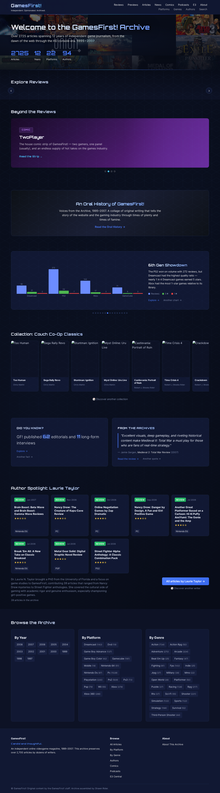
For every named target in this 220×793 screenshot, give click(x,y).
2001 (42, 651)
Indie (190, 665)
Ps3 (127, 679)
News (158, 4)
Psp (88, 686)
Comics (169, 4)
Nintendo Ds (93, 672)
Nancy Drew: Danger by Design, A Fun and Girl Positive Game (150, 511)
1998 (19, 658)
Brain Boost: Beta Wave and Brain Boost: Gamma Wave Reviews (29, 511)
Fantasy (181, 658)
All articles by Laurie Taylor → (185, 581)
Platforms (164, 9)
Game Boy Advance (98, 651)
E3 (194, 4)
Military (172, 672)
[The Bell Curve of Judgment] (100, 313)
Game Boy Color (95, 658)
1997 (29, 658)
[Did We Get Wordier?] (117, 313)
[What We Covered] (105, 313)
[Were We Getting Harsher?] (95, 313)
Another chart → (172, 300)
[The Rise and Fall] (102, 313)
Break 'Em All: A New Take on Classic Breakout (27, 555)
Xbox (117, 686)
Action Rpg (178, 644)
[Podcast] (105, 171)
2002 (31, 651)
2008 (20, 644)
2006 (42, 644)
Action (157, 644)
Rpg (192, 686)
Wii (102, 686)
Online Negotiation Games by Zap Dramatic (106, 511)
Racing (175, 686)
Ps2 (113, 679)
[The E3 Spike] (119, 313)
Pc (112, 672)
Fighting (157, 665)
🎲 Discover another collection (110, 399)
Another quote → (152, 458)
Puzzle (157, 686)
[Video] (111, 171)
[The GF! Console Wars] (93, 313)
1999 (64, 651)
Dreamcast (93, 644)
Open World (160, 679)
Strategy (159, 708)
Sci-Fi (170, 693)
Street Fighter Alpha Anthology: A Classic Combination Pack (108, 555)
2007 (31, 644)
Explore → (153, 300)
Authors (190, 9)
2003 (20, 651)
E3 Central (116, 776)
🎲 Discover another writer (185, 588)
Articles (146, 4)
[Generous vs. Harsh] (112, 313)
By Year (21, 638)
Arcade (181, 651)
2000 (54, 651)
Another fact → (25, 457)
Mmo (190, 672)
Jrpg (156, 672)
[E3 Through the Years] (115, 313)
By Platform (91, 638)
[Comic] (108, 171)
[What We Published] (124, 313)
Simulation (160, 700)
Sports (180, 700)
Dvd (112, 644)
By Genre (156, 638)
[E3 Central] (115, 171)
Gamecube (121, 658)
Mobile (90, 665)
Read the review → (128, 458)
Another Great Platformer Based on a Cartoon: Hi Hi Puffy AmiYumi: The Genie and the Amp (189, 514)
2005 (54, 644)
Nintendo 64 (110, 665)
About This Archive (172, 744)
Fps (175, 665)
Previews (133, 4)
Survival (179, 708)
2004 (65, 644)
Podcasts (183, 4)
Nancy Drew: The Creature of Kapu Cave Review (68, 511)
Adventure (160, 651)
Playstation (93, 679)
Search (203, 9)
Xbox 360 (92, 693)
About (203, 4)
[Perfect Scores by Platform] (122, 313)
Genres (178, 9)
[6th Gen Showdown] (107, 313)
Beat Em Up (160, 658)
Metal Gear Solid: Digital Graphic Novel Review (69, 553)
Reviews (119, 4)
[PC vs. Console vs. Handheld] (127, 313)
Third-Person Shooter (165, 715)
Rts (155, 693)
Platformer (182, 679)
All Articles (116, 744)
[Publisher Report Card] (98, 313)
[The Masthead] (110, 313)
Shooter (189, 693)
